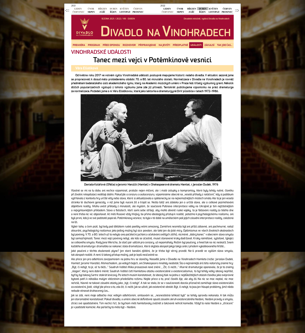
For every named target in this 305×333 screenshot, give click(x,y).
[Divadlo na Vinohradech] (84, 27)
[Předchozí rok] (67, 10)
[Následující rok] (237, 10)
